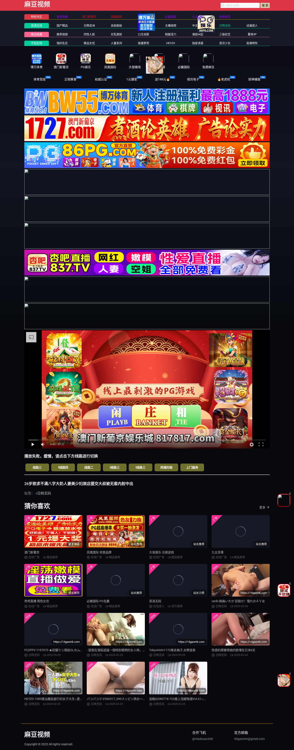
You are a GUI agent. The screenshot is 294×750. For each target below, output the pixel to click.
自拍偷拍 (116, 25)
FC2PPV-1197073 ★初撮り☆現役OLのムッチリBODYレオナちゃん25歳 (72, 650)
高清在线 (36, 25)
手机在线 (36, 43)
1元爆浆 (131, 79)
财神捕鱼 (254, 79)
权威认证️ (101, 79)
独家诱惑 (197, 43)
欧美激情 (143, 25)
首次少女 (225, 43)
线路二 (88, 467)
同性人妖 (89, 34)
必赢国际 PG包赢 (98, 601)
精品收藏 (36, 34)
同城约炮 (166, 467)
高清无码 (155, 601)
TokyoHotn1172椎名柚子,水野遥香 (172, 650)
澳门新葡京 (31, 552)
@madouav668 (202, 739)
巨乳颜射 (116, 34)
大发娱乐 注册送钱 (161, 552)
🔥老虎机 (223, 79)
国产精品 (62, 25)
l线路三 (115, 467)
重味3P (252, 34)
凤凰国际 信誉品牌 (99, 552)
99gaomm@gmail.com (249, 739)
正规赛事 (70, 79)
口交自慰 (143, 34)
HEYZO (170, 43)
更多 (262, 507)
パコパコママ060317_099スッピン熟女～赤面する (121, 699)
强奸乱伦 (62, 43)
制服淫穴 (170, 34)
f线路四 (63, 467)
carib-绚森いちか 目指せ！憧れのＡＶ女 (238, 601)
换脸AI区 (197, 34)
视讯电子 (193, 79)
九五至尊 (218, 552)
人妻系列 (116, 43)
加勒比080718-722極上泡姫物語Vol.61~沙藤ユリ (182, 699)
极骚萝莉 (143, 43)
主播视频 (170, 25)
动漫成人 (252, 25)
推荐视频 (62, 34)
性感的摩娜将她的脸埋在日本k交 (233, 650)
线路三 (37, 467)
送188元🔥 (162, 79)
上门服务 (192, 467)
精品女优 (89, 43)
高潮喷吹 (252, 43)
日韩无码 (225, 25)
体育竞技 (40, 79)
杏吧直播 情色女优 (36, 601)
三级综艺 (225, 34)
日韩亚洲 (89, 25)
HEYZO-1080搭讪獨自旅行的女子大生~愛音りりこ (58, 699)
